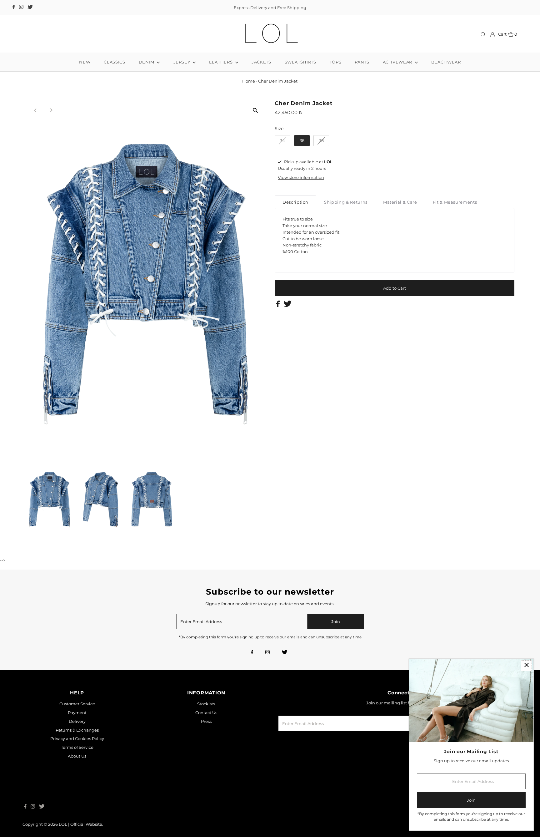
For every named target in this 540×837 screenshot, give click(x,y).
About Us (77, 755)
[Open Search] (483, 34)
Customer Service (77, 703)
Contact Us (206, 712)
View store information (301, 177)
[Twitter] (30, 7)
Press (206, 721)
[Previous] (36, 110)
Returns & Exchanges (77, 730)
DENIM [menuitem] (147, 61)
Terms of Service (77, 747)
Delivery (77, 721)
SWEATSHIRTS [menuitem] (300, 61)
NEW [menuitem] (84, 61)
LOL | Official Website (80, 824)
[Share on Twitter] (288, 305)
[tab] (295, 201)
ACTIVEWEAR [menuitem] (398, 61)
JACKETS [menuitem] (261, 61)
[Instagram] (21, 7)
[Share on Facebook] (278, 305)
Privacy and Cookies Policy (77, 738)
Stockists (206, 703)
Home (248, 81)
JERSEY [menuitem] (182, 61)
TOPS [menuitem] (336, 61)
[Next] (51, 110)
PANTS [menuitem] (362, 61)
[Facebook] (14, 7)
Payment (77, 712)
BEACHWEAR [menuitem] (446, 61)
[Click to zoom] (255, 110)
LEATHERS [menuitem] (221, 61)
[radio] (282, 140)
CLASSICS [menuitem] (114, 61)
